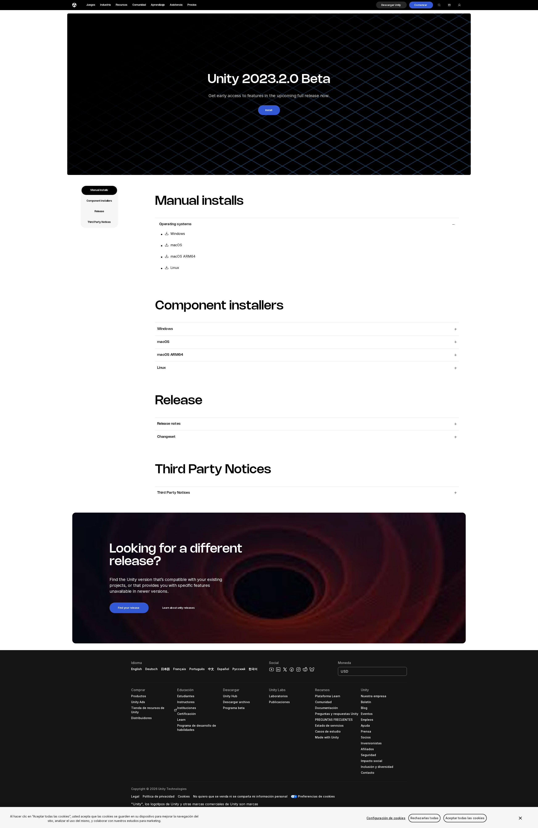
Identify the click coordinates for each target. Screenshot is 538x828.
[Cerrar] (520, 818)
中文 (211, 669)
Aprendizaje (158, 5)
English (136, 669)
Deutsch (151, 669)
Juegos (90, 5)
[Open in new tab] (174, 710)
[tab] (99, 190)
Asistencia (176, 5)
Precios (191, 5)
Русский (238, 669)
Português (197, 669)
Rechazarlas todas (424, 818)
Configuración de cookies (386, 818)
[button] (391, 5)
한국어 (253, 669)
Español (223, 669)
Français (179, 669)
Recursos (121, 5)
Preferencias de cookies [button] (316, 796)
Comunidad (139, 5)
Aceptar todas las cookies (465, 818)
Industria (105, 5)
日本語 (165, 669)
